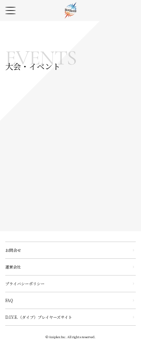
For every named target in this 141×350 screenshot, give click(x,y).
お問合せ (13, 250)
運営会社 (13, 267)
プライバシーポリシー (25, 283)
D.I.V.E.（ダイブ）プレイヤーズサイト (38, 317)
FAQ (9, 300)
